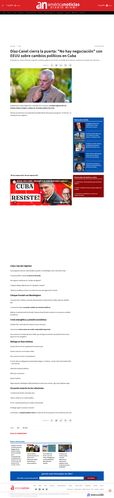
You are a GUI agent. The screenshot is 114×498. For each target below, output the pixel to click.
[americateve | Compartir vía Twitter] (56, 65)
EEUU (14, 13)
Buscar (83, 13)
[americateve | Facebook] (40, 489)
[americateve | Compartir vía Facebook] (51, 65)
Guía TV (75, 13)
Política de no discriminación (17, 494)
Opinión (67, 13)
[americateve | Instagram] (46, 489)
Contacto (96, 489)
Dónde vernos (70, 489)
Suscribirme (91, 478)
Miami (9, 13)
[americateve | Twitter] (36, 489)
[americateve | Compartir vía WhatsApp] (61, 65)
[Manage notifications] (110, 490)
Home (13, 46)
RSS (92, 489)
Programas (60, 13)
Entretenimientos (31, 13)
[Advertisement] (57, 30)
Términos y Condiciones (31, 494)
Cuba (4, 13)
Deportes (21, 13)
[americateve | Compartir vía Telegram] (70, 65)
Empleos (102, 489)
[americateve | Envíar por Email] (65, 65)
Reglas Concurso (86, 489)
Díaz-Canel (25, 427)
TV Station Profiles (43, 494)
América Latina (48, 13)
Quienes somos (77, 489)
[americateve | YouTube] (43, 489)
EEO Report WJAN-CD (54, 494)
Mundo (40, 13)
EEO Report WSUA (64, 494)
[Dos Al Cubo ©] (95, 496)
